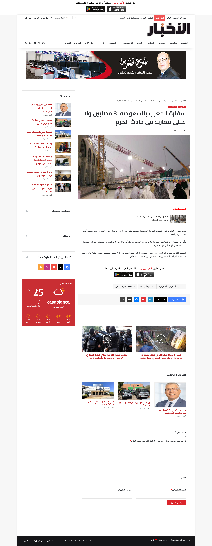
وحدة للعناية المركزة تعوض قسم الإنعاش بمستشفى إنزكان (42, 160)
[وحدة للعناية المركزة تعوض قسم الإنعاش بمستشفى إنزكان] (63, 160)
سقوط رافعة (146, 286)
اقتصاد (152, 43)
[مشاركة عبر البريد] (129, 299)
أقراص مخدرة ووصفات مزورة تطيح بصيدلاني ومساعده (41, 188)
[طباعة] (122, 299)
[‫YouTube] (54, 267)
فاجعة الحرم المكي (124, 286)
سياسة (174, 43)
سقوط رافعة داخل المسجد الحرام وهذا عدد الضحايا (152, 218)
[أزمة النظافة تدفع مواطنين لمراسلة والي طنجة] (63, 147)
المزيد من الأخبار (74, 43)
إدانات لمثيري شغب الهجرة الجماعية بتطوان (39, 173)
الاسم (183, 477)
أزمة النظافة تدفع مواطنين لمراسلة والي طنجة (39, 145)
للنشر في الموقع (48, 541)
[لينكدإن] (150, 299)
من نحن (60, 541)
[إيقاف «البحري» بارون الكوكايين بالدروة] (134, 391)
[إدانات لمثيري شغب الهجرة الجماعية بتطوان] (63, 175)
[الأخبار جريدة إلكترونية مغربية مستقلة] (168, 30)
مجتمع (163, 43)
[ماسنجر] (136, 299)
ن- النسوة (114, 43)
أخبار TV (90, 43)
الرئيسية (184, 43)
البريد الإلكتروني (178, 490)
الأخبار (152, 540)
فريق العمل (35, 541)
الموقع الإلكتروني (125, 490)
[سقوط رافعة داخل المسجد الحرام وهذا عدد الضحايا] (178, 219)
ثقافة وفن (128, 43)
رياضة (140, 43)
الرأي (102, 43)
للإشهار (25, 541)
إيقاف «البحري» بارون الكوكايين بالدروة (134, 403)
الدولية (173, 100)
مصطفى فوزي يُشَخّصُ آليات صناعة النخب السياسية (172, 411)
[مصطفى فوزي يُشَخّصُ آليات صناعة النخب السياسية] (170, 395)
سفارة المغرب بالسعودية (170, 286)
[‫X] (60, 267)
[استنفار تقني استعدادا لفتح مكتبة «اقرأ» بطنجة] (98, 390)
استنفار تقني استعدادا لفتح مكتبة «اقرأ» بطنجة (133, 18)
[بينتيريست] (143, 299)
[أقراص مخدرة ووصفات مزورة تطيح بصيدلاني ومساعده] (63, 187)
